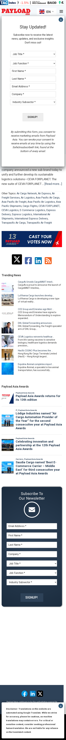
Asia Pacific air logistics (41, 202)
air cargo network (27, 193)
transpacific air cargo (14, 223)
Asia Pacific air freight (14, 202)
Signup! (31, 597)
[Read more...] (53, 184)
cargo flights (30, 206)
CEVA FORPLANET (49, 206)
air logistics (28, 198)
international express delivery (31, 219)
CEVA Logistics (10, 210)
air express (44, 193)
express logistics (22, 214)
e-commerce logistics (32, 210)
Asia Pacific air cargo (47, 198)
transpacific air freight (39, 223)
